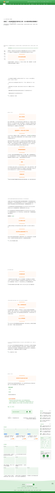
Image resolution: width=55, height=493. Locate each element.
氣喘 (45, 447)
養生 (7, 4)
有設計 (39, 1)
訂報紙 (34, 490)
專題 (44, 4)
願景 (44, 1)
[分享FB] (5, 51)
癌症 (36, 4)
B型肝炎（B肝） (43, 444)
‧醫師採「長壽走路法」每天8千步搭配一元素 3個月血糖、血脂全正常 (21, 402)
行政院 (10, 389)
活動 (46, 4)
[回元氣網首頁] (7, 2)
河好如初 (36, 1)
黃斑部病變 (42, 447)
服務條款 (24, 490)
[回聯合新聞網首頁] (4, 2)
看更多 (50, 437)
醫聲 (29, 4)
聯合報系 (32, 490)
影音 (18, 4)
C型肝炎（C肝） (43, 445)
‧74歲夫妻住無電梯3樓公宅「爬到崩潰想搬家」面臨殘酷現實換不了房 (21, 401)
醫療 (13, 4)
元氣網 (6, 19)
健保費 (16, 130)
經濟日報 (32, 1)
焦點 (4, 4)
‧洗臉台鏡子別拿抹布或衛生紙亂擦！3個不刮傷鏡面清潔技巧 (19, 400)
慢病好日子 (33, 4)
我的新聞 (47, 1)
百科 (16, 4)
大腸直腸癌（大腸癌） (44, 441)
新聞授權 (21, 490)
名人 (41, 4)
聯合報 (29, 1)
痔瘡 (48, 441)
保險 (31, 135)
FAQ (17, 490)
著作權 (26, 490)
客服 (18, 490)
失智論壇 (10, 4)
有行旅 (42, 1)
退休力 (24, 4)
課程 (21, 4)
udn (4, 19)
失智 (26, 4)
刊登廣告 (15, 490)
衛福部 (10, 391)
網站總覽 (40, 490)
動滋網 (13, 216)
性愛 (39, 4)
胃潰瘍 (47, 445)
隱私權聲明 (29, 490)
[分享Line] (5, 54)
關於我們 (37, 490)
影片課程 (5, 434)
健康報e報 (23, 484)
